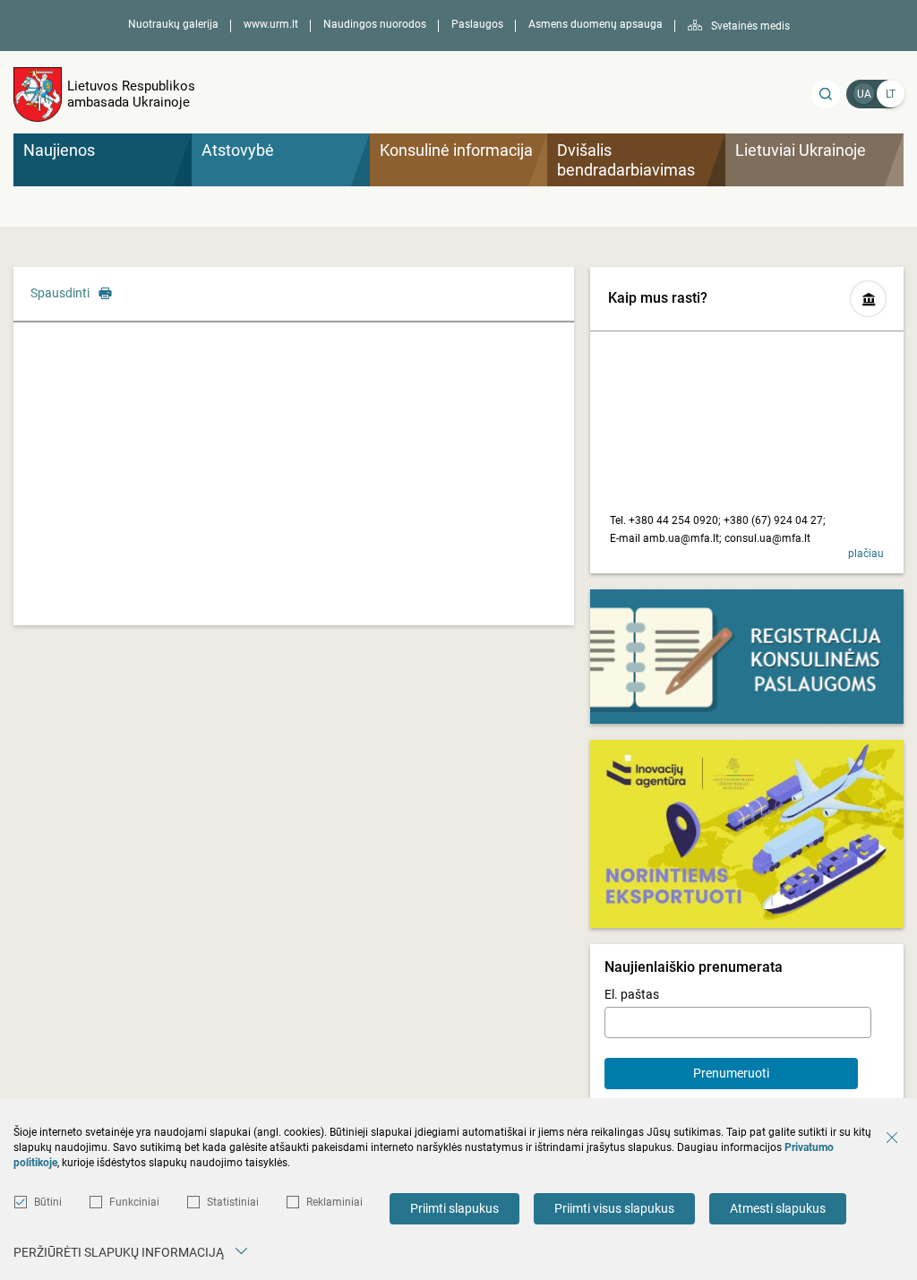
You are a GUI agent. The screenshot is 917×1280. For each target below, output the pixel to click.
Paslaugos (477, 24)
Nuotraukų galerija (173, 24)
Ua (864, 94)
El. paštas (631, 994)
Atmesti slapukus (778, 1208)
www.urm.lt (271, 24)
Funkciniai (134, 1202)
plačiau (866, 553)
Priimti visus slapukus (614, 1208)
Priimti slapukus (454, 1208)
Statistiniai (233, 1202)
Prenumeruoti (731, 1073)
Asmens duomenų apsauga (595, 24)
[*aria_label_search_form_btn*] (825, 94)
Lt (891, 94)
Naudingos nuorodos (374, 24)
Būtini (48, 1202)
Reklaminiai (334, 1202)
